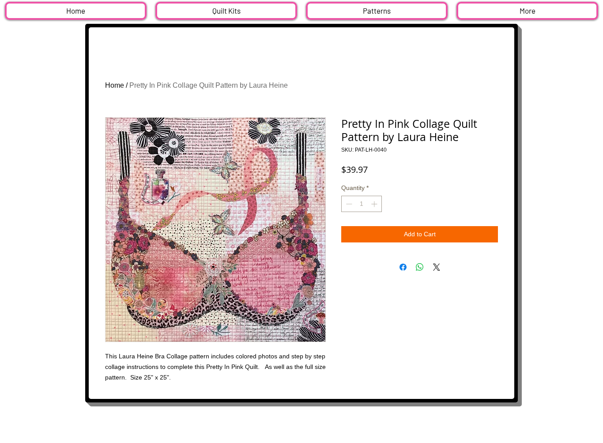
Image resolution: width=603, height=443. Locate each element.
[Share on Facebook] (403, 267)
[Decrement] (348, 204)
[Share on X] (436, 267)
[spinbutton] (361, 204)
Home (114, 85)
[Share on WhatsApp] (420, 267)
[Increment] (375, 204)
